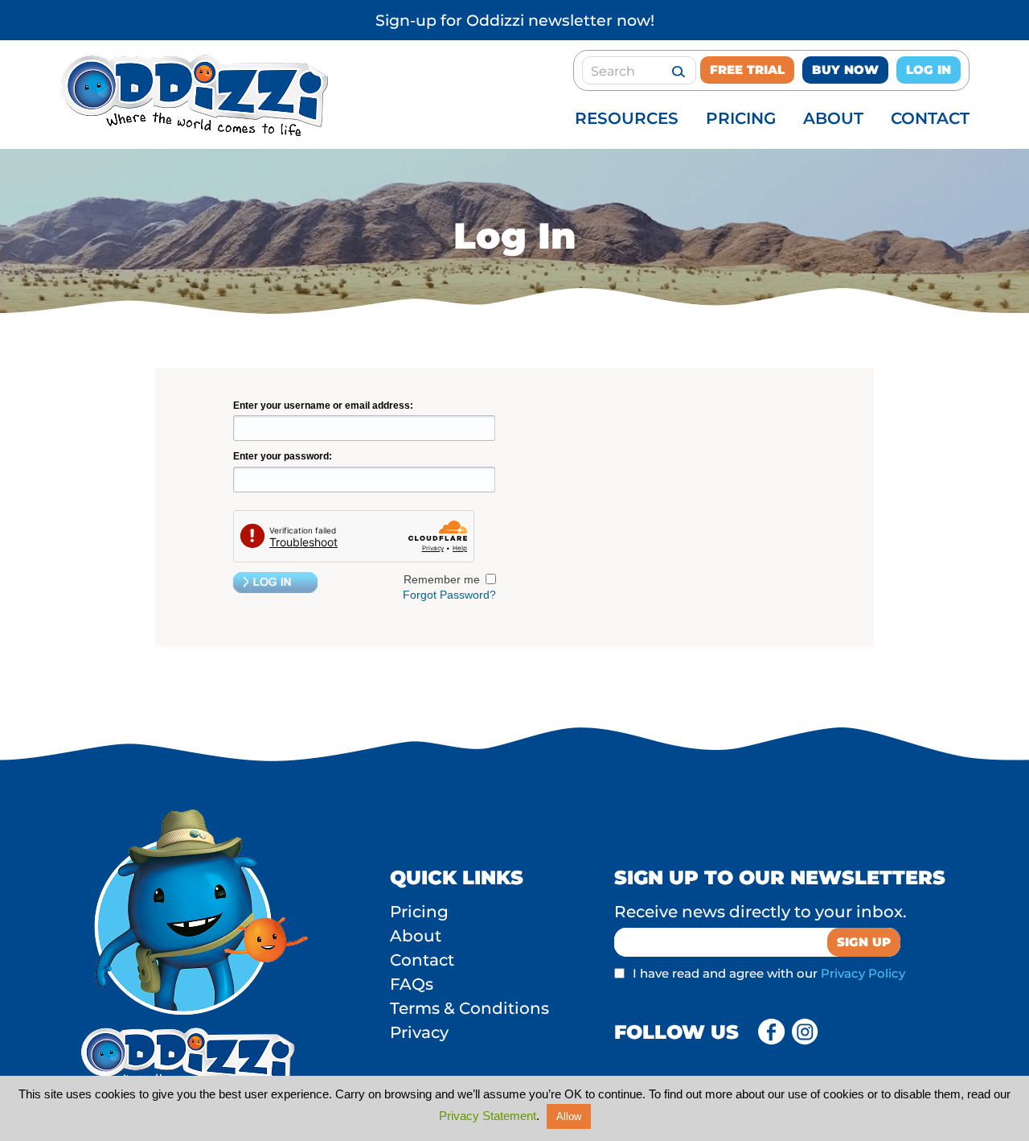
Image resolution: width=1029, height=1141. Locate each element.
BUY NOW (845, 69)
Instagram (805, 1032)
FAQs (411, 984)
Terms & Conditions (469, 1008)
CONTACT (930, 118)
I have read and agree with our (769, 973)
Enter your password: (282, 456)
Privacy (419, 1032)
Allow (568, 1116)
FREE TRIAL (747, 69)
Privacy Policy (863, 973)
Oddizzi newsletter (539, 20)
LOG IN (928, 69)
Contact (422, 960)
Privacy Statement (487, 1115)
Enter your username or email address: (323, 405)
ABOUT (833, 118)
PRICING (741, 118)
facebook (771, 1032)
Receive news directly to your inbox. (760, 911)
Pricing (419, 911)
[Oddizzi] (192, 131)
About (415, 935)
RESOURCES (626, 118)
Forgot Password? (449, 594)
